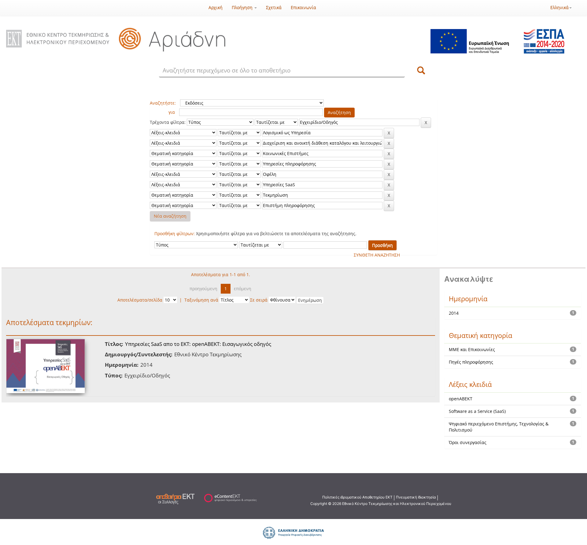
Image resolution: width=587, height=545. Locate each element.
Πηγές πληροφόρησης (471, 362)
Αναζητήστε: (163, 103)
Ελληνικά (559, 7)
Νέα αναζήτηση (170, 216)
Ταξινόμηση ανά (201, 300)
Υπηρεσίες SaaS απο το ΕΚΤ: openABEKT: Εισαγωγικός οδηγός (198, 343)
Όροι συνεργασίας (467, 442)
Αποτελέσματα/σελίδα (139, 300)
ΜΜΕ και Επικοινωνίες (472, 349)
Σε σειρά (259, 300)
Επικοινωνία (303, 7)
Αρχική (216, 7)
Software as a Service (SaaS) (477, 411)
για (171, 112)
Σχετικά (274, 7)
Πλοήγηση (243, 7)
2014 (454, 313)
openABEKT (460, 399)
